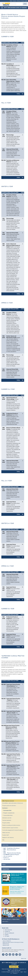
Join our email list (7, 856)
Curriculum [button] (4, 808)
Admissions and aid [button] (6, 818)
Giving (18, 1)
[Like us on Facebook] (3, 954)
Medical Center (7, 945)
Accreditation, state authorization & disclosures (12, 803)
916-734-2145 (17, 970)
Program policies (6, 822)
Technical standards (6, 820)
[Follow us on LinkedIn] (20, 954)
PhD (4, 851)
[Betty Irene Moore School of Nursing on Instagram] (16, 954)
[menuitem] (13, 803)
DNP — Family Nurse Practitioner (11, 848)
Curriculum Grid (7, 810)
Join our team (6, 859)
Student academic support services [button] (10, 827)
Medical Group (7, 943)
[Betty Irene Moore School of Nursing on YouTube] (10, 954)
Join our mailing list (9, 933)
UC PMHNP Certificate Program (11, 854)
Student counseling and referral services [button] (11, 825)
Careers (14, 1)
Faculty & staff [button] (5, 835)
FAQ (3, 840)
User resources (8, 930)
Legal (21, 972)
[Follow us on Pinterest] (13, 954)
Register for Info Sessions (8, 837)
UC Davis (7, 936)
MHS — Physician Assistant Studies (12, 853)
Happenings (5, 869)
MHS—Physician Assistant (8, 801)
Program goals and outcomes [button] (9, 805)
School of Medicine (8, 941)
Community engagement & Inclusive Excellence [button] (12, 830)
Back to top (23, 958)
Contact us (6, 857)
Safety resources (6, 832)
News (11, 1)
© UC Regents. (6, 972)
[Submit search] (25, 4)
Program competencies (8, 813)
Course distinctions (8, 815)
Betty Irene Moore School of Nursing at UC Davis (14, 942)
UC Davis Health (23, 1)
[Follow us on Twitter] (6, 954)
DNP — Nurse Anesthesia (9, 850)
